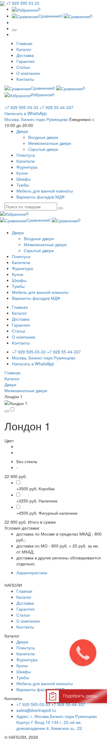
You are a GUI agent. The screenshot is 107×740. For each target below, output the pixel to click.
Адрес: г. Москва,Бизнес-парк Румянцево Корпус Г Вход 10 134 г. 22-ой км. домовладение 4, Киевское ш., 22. (56, 722)
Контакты (25, 79)
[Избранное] (6, 411)
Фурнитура (26, 660)
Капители (25, 654)
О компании (28, 73)
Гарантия (25, 61)
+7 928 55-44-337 (56, 107)
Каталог (24, 49)
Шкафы (23, 671)
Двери (10, 384)
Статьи (23, 67)
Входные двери (43, 137)
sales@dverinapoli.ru (36, 710)
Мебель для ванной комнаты (44, 683)
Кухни (22, 665)
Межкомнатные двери (49, 143)
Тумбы (22, 677)
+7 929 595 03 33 (22, 3)
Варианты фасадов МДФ (40, 689)
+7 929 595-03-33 (21, 107)
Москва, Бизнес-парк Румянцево (36, 119)
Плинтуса (25, 648)
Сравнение (50, 16)
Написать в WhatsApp (25, 113)
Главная (24, 43)
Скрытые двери (43, 149)
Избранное (42, 94)
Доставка (25, 55)
